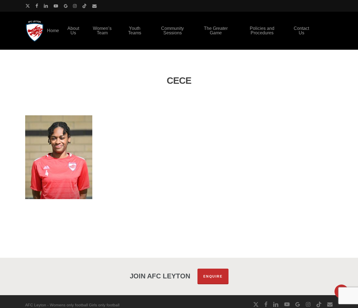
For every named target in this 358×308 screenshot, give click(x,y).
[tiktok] (84, 6)
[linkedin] (46, 6)
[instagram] (75, 6)
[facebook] (37, 6)
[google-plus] (65, 6)
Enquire (213, 276)
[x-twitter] (27, 6)
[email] (94, 6)
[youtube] (56, 6)
